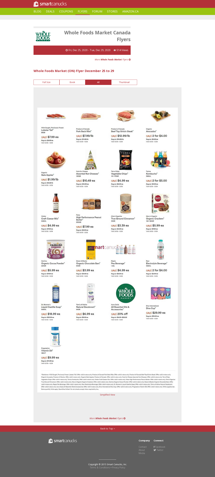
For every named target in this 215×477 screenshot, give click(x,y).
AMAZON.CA (130, 11)
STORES (112, 11)
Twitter (159, 449)
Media (142, 453)
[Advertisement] (91, 17)
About (142, 449)
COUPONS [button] (66, 11)
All (98, 82)
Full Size (46, 82)
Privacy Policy (118, 467)
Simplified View (107, 394)
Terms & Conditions (100, 467)
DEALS (50, 11)
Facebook (160, 446)
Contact (143, 446)
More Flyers (112, 59)
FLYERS (82, 11)
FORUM (97, 11)
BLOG (37, 11)
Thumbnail (124, 82)
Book (72, 82)
